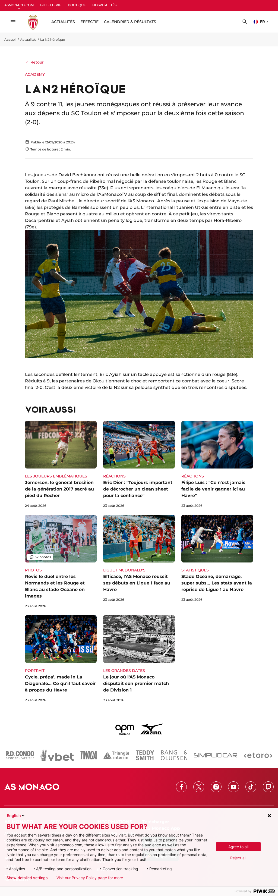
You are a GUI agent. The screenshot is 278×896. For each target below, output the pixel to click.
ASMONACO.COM (19, 5)
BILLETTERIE (50, 5)
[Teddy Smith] (145, 755)
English (14, 815)
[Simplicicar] (215, 755)
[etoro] (258, 755)
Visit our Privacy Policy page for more (89, 878)
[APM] (124, 729)
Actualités (28, 39)
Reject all (238, 858)
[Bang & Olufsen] (174, 755)
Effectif (89, 21)
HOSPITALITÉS (104, 5)
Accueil (10, 39)
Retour (37, 62)
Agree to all (238, 846)
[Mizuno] (151, 729)
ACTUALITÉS (63, 21)
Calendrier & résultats (130, 21)
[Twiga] (88, 755)
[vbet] (57, 755)
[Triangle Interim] (116, 755)
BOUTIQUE (77, 5)
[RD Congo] (20, 755)
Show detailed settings (27, 878)
